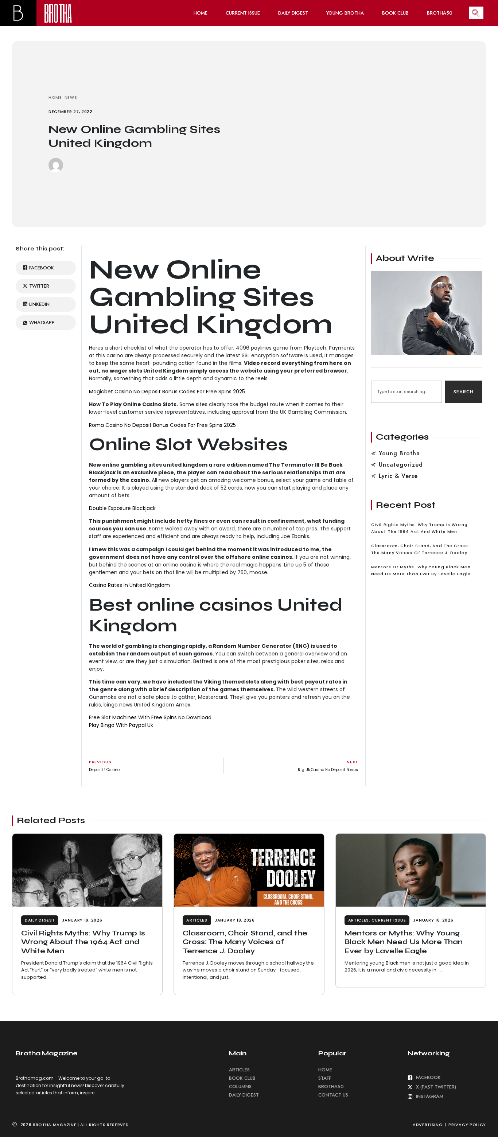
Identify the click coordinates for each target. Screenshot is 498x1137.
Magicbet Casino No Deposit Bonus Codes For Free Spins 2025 (167, 391)
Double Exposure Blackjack (122, 508)
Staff (324, 1078)
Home (200, 12)
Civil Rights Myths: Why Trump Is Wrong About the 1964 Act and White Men (83, 942)
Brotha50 (439, 12)
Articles (196, 920)
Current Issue (243, 12)
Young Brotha (345, 12)
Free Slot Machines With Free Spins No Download (150, 717)
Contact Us (333, 1094)
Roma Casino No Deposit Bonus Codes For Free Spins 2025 (162, 425)
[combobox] (406, 392)
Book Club (395, 12)
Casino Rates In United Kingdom (129, 585)
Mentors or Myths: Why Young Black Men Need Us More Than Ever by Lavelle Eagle (404, 942)
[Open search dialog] (476, 13)
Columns (240, 1086)
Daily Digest (293, 12)
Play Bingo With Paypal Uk (121, 725)
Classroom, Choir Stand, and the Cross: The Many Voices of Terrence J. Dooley (245, 942)
